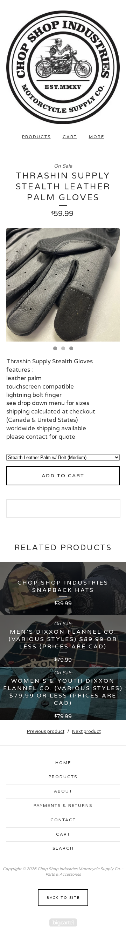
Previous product (45, 731)
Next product (86, 731)
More (96, 136)
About (63, 791)
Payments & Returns (63, 805)
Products (36, 136)
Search (63, 848)
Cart (70, 136)
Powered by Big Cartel (63, 922)
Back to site (63, 898)
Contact (63, 819)
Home (63, 762)
